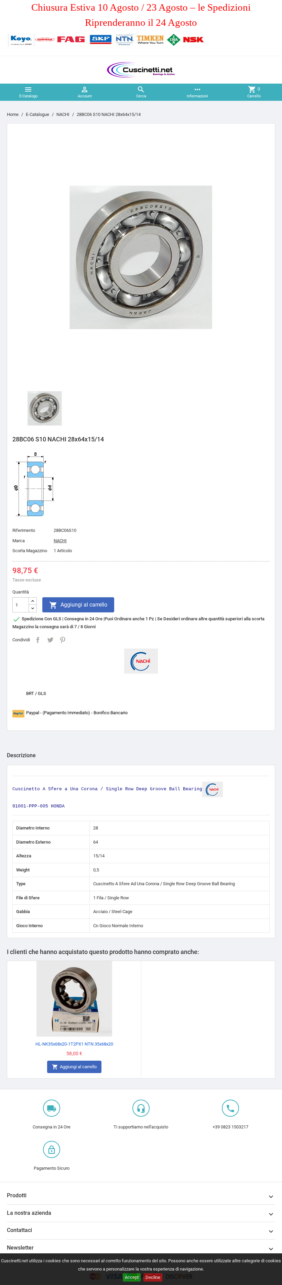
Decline (152, 1277)
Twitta (50, 640)
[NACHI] (141, 660)
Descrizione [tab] (21, 755)
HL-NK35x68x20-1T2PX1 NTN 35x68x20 (74, 1044)
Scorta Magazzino (29, 550)
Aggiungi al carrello (78, 605)
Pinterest (62, 640)
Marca (18, 540)
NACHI (60, 540)
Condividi (38, 640)
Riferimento (23, 530)
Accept (132, 1277)
